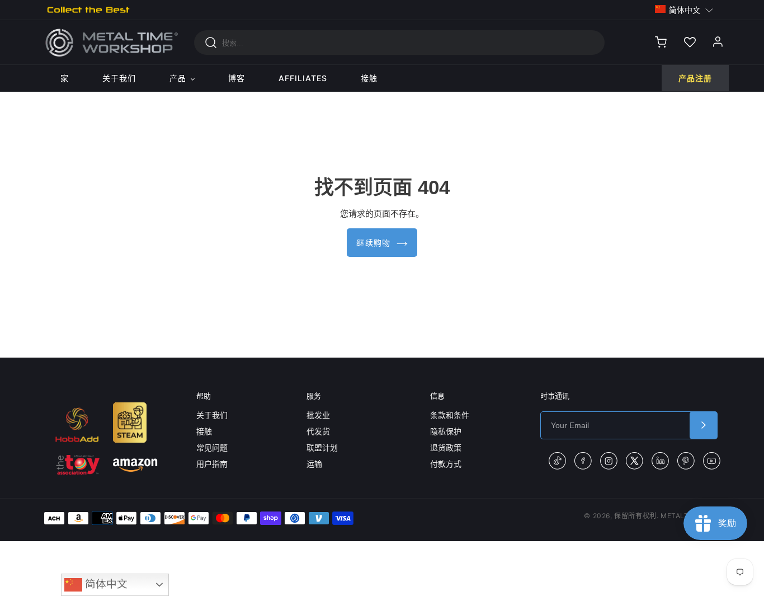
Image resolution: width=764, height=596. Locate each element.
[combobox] (399, 42)
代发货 (318, 431)
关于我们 (212, 415)
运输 (314, 463)
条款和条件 (449, 415)
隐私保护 (445, 431)
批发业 (318, 415)
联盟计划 (322, 447)
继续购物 (373, 242)
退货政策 (445, 447)
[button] (684, 9)
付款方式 (445, 463)
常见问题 (212, 447)
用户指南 (212, 463)
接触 (204, 431)
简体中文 (105, 584)
